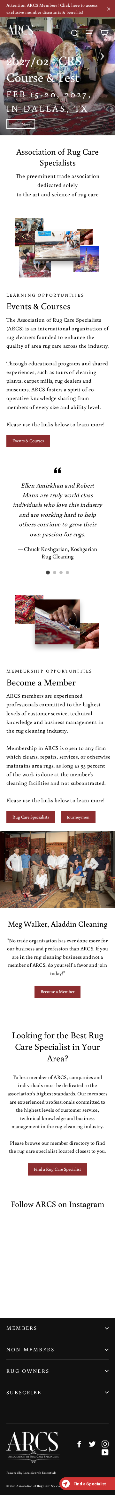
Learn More (21, 124)
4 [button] (67, 572)
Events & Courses (28, 441)
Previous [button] (12, 54)
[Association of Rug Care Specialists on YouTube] (105, 1452)
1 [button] (48, 572)
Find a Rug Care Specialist (57, 1169)
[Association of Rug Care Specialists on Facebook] (79, 1444)
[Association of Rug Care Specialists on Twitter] (92, 1444)
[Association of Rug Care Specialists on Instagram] (105, 1444)
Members (21, 1328)
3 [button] (61, 572)
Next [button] (102, 54)
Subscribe (24, 1392)
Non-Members (30, 1349)
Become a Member (57, 991)
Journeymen (78, 817)
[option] (57, 67)
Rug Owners (28, 1371)
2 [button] (54, 572)
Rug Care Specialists (30, 817)
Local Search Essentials (40, 1473)
